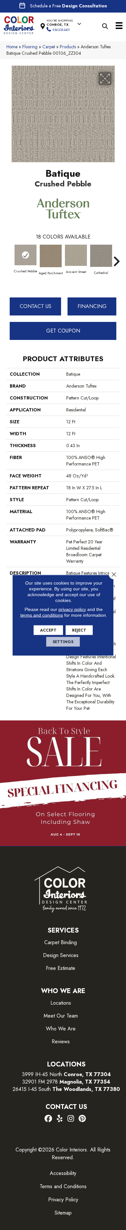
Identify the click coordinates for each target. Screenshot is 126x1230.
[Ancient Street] (76, 255)
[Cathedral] (101, 255)
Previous (10, 258)
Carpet (48, 46)
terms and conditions (41, 614)
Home (11, 46)
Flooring (29, 46)
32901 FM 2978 (66, 1081)
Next (116, 258)
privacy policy (72, 609)
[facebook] (48, 1119)
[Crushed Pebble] (25, 255)
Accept (48, 630)
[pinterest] (82, 1119)
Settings (63, 641)
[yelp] (59, 1119)
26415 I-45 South (66, 1089)
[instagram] (71, 1119)
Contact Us (35, 306)
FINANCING (92, 306)
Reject (79, 630)
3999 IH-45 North (42, 1074)
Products (68, 46)
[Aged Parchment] (50, 256)
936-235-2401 (61, 29)
